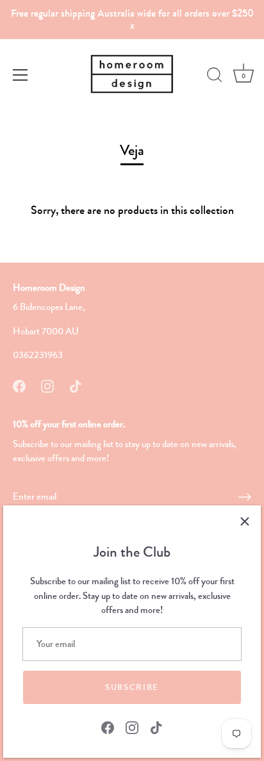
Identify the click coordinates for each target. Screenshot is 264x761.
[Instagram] (132, 726)
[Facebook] (107, 726)
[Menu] (20, 75)
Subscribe (132, 687)
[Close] (245, 521)
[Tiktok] (156, 726)
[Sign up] (244, 497)
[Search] (215, 77)
